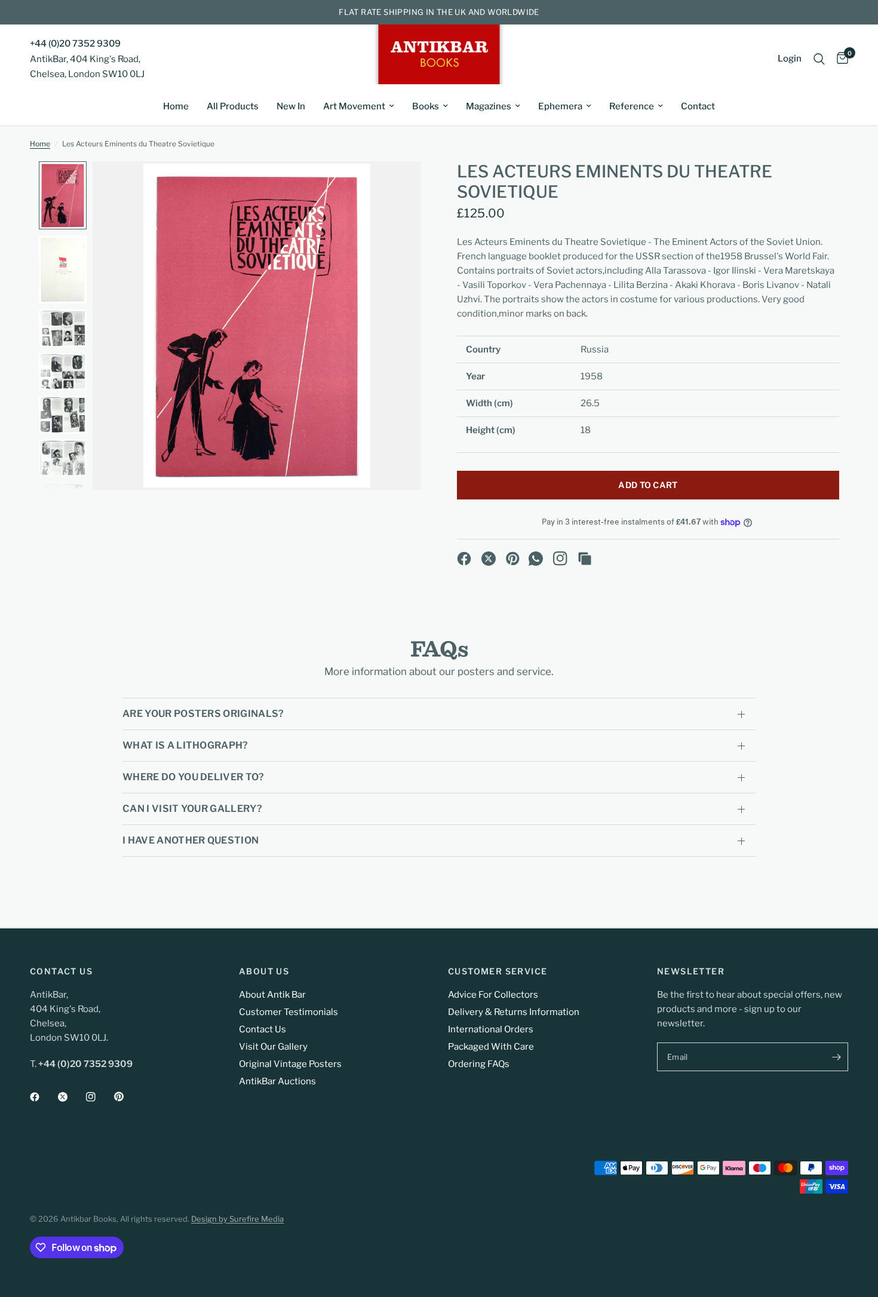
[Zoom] (396, 186)
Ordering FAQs (478, 1064)
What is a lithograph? (185, 745)
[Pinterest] (513, 558)
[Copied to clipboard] (585, 558)
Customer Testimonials (288, 1012)
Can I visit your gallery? (192, 808)
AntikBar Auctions (277, 1081)
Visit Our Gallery (273, 1046)
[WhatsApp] (536, 558)
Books (425, 106)
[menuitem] (176, 106)
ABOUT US (264, 971)
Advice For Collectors (493, 994)
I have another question (190, 840)
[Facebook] (464, 558)
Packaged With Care (491, 1046)
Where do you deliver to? (193, 777)
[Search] (819, 58)
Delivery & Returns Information (513, 1012)
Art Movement (354, 106)
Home (176, 106)
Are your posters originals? (203, 713)
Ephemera (560, 106)
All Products (233, 106)
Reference (631, 106)
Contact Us (262, 1029)
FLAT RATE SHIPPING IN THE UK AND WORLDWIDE (439, 12)
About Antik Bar (272, 994)
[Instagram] (560, 558)
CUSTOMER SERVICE (497, 971)
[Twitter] (71, 1097)
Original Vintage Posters (290, 1064)
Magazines (488, 106)
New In (291, 106)
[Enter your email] (836, 1056)
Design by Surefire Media (237, 1219)
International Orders (490, 1029)
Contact (698, 106)
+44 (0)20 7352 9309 (75, 43)
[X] (488, 558)
